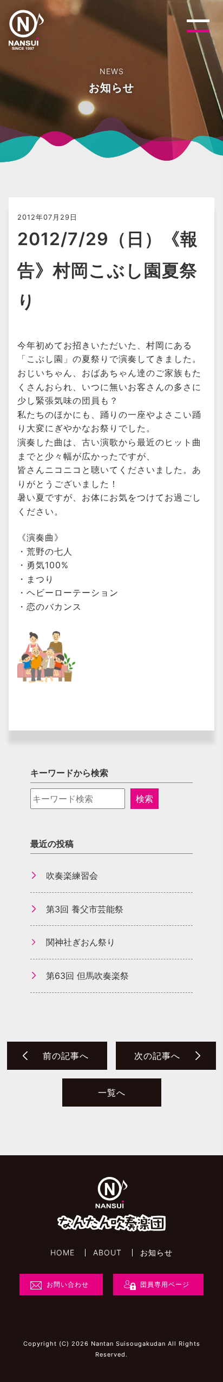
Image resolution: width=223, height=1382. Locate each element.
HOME (62, 1252)
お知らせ (156, 1252)
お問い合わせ (68, 1284)
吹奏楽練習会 (72, 875)
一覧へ (112, 1092)
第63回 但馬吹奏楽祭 (87, 975)
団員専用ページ (164, 1284)
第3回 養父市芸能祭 (84, 909)
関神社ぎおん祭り (80, 942)
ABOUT (107, 1252)
